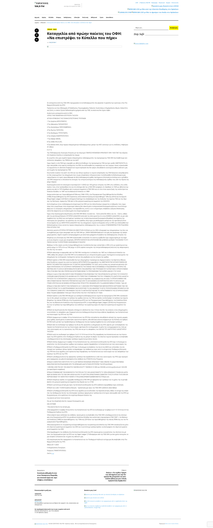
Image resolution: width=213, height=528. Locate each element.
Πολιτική (85, 17)
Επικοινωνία (174, 2)
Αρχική (37, 17)
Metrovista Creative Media (171, 523)
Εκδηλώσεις (67, 17)
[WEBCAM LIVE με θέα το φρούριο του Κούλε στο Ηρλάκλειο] (155, 12)
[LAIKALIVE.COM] (124, 12)
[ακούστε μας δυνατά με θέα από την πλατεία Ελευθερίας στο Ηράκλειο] (104, 494)
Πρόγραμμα (154, 2)
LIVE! (136, 2)
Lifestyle (77, 17)
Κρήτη (44, 17)
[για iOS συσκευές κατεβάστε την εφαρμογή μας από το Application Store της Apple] (106, 502)
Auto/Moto (109, 17)
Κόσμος (58, 17)
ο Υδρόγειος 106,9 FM (144, 2)
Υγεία (101, 17)
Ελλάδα (51, 17)
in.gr (52, 453)
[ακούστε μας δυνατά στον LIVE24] (165, 6)
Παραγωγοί (162, 2)
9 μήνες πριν (53, 42)
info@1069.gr (38, 501)
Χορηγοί (168, 2)
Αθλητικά (94, 17)
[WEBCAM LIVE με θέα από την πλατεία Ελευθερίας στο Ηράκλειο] (152, 9)
